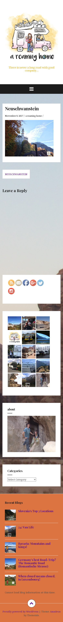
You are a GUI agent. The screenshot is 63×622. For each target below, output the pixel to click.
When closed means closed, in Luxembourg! (36, 577)
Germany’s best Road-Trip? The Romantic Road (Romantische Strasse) (37, 563)
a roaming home (34, 115)
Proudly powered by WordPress (20, 611)
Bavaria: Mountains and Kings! (34, 545)
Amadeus (55, 611)
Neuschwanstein (16, 174)
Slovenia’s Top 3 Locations (35, 511)
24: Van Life (26, 527)
